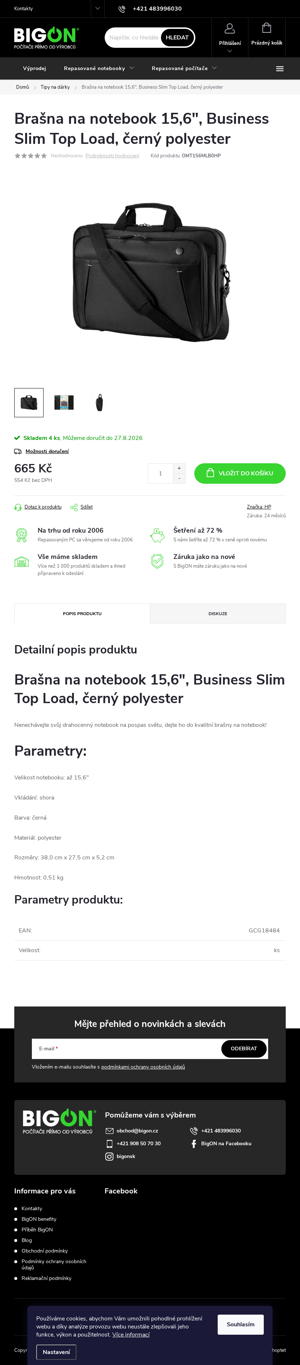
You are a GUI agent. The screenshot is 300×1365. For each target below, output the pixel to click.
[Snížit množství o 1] (179, 478)
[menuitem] (34, 68)
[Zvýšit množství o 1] (179, 468)
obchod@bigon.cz (137, 1130)
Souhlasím (241, 1324)
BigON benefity (39, 1219)
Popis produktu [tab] (82, 614)
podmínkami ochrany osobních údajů (143, 1066)
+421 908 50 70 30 (139, 1143)
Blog (27, 1240)
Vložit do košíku (246, 473)
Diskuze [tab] (218, 614)
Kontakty (23, 8)
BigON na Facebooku (226, 1143)
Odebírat (244, 1048)
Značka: (259, 507)
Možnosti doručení (47, 451)
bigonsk (126, 1156)
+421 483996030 (221, 1130)
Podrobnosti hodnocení (112, 156)
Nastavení (56, 1352)
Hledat (177, 38)
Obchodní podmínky (45, 1250)
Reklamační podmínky (46, 1278)
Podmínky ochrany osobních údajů (54, 1264)
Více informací (131, 1335)
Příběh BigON (37, 1229)
